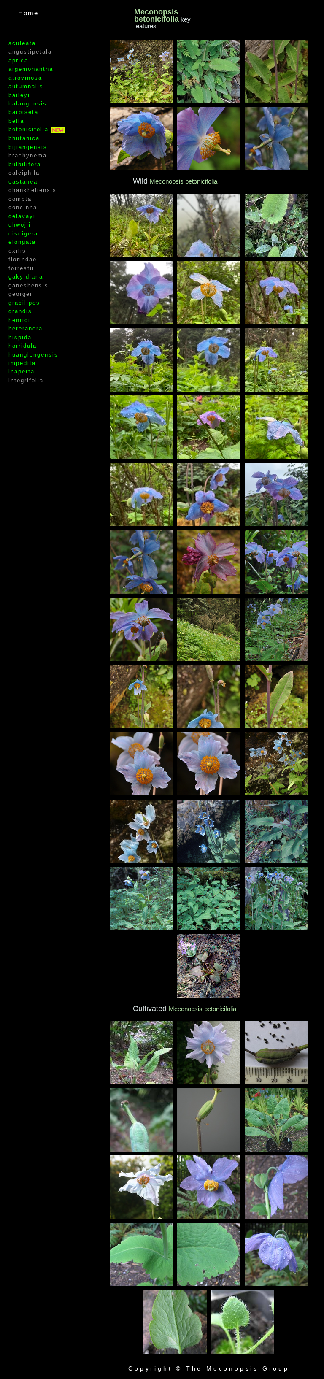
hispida (20, 337)
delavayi (21, 216)
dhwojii (19, 225)
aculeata (22, 43)
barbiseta (23, 112)
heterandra (25, 328)
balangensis (27, 103)
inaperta (21, 371)
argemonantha (30, 69)
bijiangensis (27, 147)
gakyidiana (25, 276)
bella (16, 121)
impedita (22, 363)
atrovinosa (25, 78)
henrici (19, 320)
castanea (23, 181)
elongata (22, 242)
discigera (23, 233)
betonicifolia (29, 129)
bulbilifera (24, 164)
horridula (22, 346)
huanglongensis (33, 355)
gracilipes (24, 303)
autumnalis (25, 86)
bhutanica (24, 138)
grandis (20, 311)
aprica (18, 60)
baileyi (19, 95)
